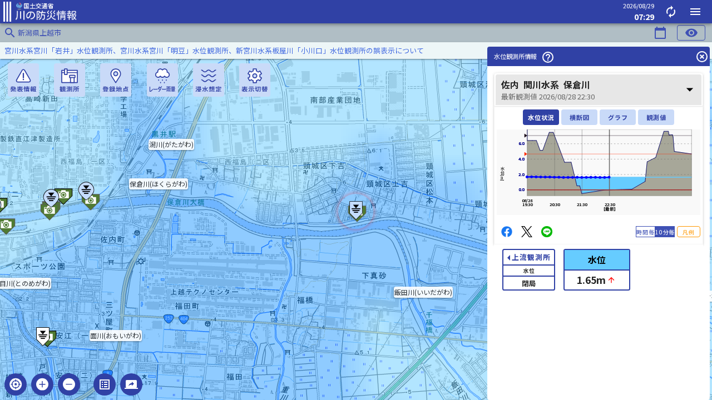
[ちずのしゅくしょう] (69, 384)
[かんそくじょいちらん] (69, 80)
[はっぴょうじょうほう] (23, 80)
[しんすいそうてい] (208, 80)
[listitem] (356, 50)
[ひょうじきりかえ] (254, 80)
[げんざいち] (15, 384)
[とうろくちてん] (115, 80)
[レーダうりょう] (162, 80)
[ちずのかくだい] (42, 384)
